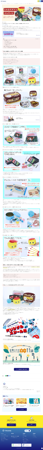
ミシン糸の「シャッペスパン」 (8, 44)
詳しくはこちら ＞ (38, 35)
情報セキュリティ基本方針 (25, 439)
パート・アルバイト (35, 437)
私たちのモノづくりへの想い (15, 436)
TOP (1, 3)
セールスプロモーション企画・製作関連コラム (14, 3)
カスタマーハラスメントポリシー (26, 440)
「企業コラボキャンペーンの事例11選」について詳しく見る (34, 365)
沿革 (23, 437)
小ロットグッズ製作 (3, 437)
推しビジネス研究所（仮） (3, 438)
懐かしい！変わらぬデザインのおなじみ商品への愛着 (10, 46)
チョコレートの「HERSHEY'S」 (8, 43)
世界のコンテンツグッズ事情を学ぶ (4, 439)
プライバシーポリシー (25, 438)
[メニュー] (42, 1)
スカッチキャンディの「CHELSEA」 (9, 42)
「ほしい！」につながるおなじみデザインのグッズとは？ (10, 47)
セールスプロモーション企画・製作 (5, 3)
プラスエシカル (2, 440)
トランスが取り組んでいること (14, 437)
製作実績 (12, 433)
